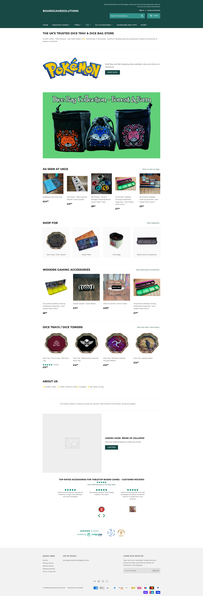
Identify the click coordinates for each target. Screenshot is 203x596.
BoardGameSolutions (61, 11)
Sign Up (156, 570)
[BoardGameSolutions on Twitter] (95, 582)
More (143, 25)
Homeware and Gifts (127, 25)
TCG (88, 25)
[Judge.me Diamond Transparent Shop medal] (111, 533)
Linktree (111, 447)
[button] (48, 365)
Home (45, 25)
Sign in (141, 10)
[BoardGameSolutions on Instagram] (107, 582)
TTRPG (77, 25)
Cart (155, 16)
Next (155, 125)
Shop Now (112, 72)
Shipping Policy (49, 569)
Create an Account (153, 10)
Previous (47, 125)
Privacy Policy (48, 563)
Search (45, 560)
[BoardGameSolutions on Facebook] (99, 582)
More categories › (153, 223)
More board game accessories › (148, 270)
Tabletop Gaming (60, 25)
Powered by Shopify (75, 588)
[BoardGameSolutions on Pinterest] (103, 582)
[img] (101, 482)
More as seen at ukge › (151, 169)
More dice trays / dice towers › (148, 327)
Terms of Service (49, 571)
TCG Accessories (103, 25)
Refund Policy (48, 566)
